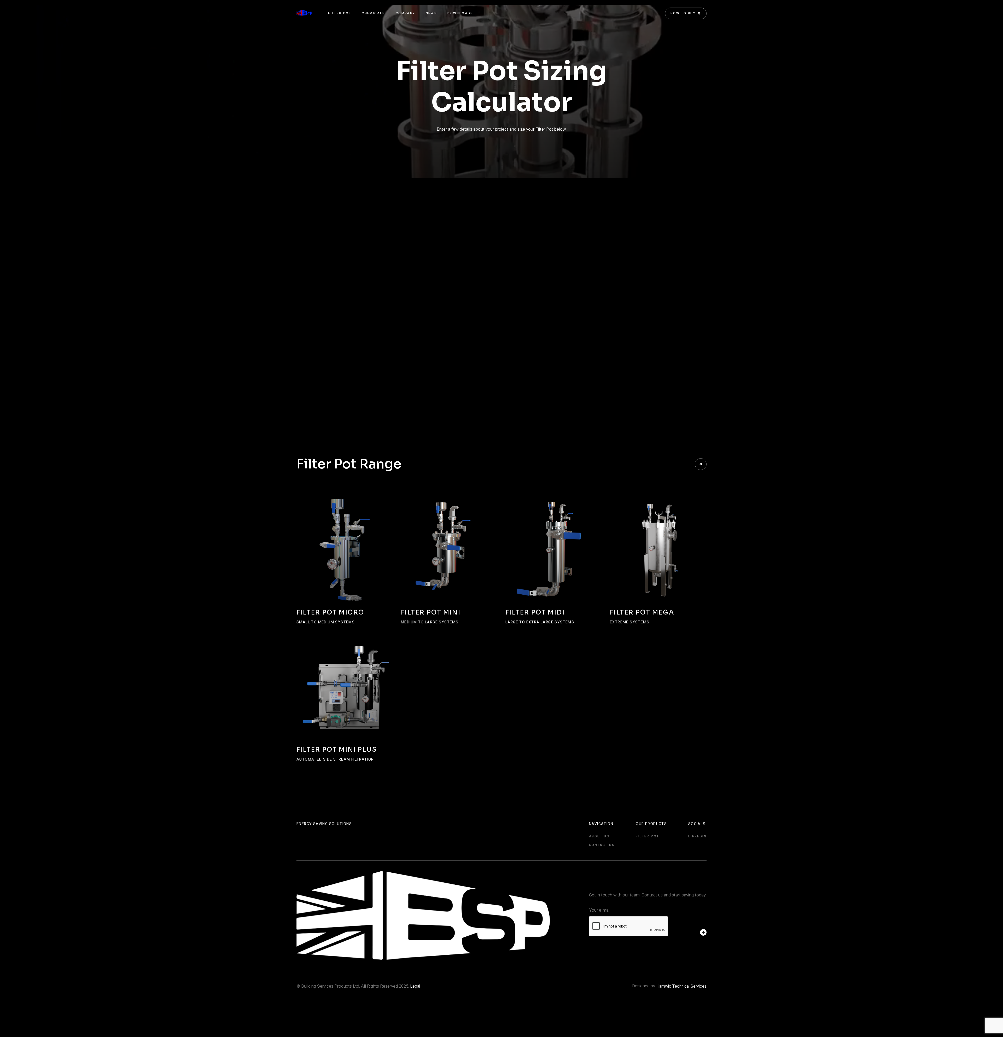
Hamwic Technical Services (681, 986)
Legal (415, 986)
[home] (304, 13)
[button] (340, 13)
